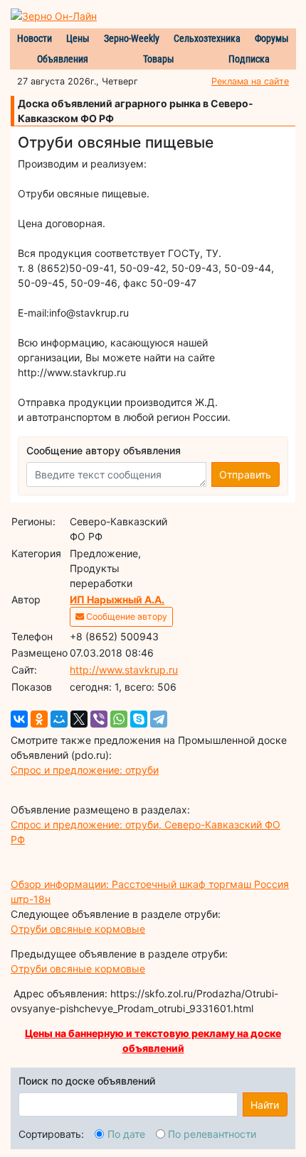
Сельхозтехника (207, 38)
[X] (79, 719)
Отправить (245, 474)
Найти (264, 1105)
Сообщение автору (125, 616)
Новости (34, 38)
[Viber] (98, 719)
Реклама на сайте (250, 81)
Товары (158, 59)
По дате (126, 1134)
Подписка (249, 59)
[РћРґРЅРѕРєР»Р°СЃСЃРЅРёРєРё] (39, 719)
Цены (78, 38)
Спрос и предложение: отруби (85, 770)
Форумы (272, 38)
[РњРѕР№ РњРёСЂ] (59, 719)
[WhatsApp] (118, 719)
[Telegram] (158, 719)
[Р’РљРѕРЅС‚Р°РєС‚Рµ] (19, 719)
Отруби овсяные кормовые (78, 929)
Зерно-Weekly (131, 38)
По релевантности (212, 1134)
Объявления (62, 59)
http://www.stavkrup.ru (124, 670)
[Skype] (138, 719)
